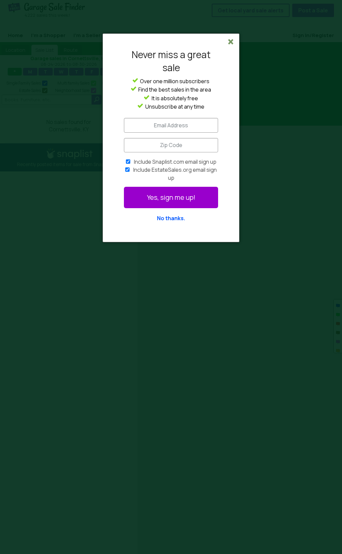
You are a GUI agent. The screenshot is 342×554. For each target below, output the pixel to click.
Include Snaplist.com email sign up (175, 161)
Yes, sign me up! (171, 197)
